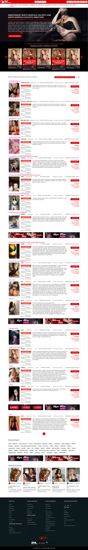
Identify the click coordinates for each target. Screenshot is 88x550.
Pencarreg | (63, 448)
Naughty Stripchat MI (15, 100)
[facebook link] (68, 505)
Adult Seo (29, 520)
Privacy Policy (67, 516)
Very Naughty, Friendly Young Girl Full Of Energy (23, 156)
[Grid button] (79, 77)
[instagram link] (70, 505)
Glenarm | (26, 452)
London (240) (68, 5)
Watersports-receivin (50, 530)
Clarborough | (50, 452)
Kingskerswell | (62, 452)
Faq (65, 523)
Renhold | (74, 443)
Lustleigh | (37, 448)
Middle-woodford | (56, 448)
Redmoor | (43, 448)
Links (10, 515)
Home (11, 5)
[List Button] (76, 77)
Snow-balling (48, 512)
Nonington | (45, 443)
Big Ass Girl (12, 280)
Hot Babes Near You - (15, 81)
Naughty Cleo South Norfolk (17, 261)
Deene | (69, 448)
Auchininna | (37, 452)
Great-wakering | (37, 443)
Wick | (36, 450)
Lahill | (58, 450)
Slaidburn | (16, 450)
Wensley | (10, 450)
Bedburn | (51, 443)
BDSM (28, 510)
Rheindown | (63, 446)
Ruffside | (48, 448)
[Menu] (86, 2)
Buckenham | (72, 450)
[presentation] (6, 57)
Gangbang (48, 526)
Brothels (47, 528)
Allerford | (69, 446)
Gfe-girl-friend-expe (50, 517)
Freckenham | (57, 443)
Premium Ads (12, 531)
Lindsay (11, 385)
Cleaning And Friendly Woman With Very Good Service (24, 175)
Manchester (26, 33)
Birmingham (16, 33)
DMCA (10, 512)
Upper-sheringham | (66, 443)
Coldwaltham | (64, 450)
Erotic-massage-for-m (50, 525)
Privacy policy (12, 510)
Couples (47, 519)
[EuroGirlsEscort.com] (52, 543)
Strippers (29, 513)
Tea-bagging (48, 515)
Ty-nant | (31, 443)
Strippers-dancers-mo (50, 521)
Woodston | (17, 446)
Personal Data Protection (69, 525)
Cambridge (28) (33, 5)
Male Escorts (30, 504)
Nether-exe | (53, 450)
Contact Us (11, 508)
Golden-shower (49, 513)
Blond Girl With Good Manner (18, 212)
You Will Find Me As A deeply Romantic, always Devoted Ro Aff (27, 242)
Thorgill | (74, 448)
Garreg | (40, 446)
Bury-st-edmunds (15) (24, 5)
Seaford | (32, 452)
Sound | (10, 443)
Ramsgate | (11, 446)
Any (42, 1)
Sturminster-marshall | (44, 450)
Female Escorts (30, 506)
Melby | (52, 446)
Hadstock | (56, 446)
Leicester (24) (41, 5)
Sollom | (29, 448)
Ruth (10, 414)
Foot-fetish (48, 506)
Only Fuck (69, 2)
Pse (46, 510)
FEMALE (37, 1)
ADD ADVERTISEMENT (14, 36)
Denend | (18, 448)
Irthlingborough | (12, 452)
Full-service (48, 508)
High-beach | (20, 452)
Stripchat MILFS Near (15, 137)
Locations (76, 2)
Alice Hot (11, 298)
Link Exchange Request (69, 520)
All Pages (11, 521)
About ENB (11, 506)
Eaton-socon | (46, 446)
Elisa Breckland (13, 328)
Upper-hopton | (12, 448)
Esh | (33, 448)
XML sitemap (12, 519)
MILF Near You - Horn (15, 118)
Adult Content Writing (32, 524)
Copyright (66, 512)
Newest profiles (60, 77)
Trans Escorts (30, 508)
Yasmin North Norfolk (15, 347)
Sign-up (82, 2)
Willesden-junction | (24, 450)
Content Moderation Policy (15, 532)
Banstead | (15, 443)
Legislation (11, 529)
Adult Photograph (31, 522)
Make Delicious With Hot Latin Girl (19, 194)
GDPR (10, 517)
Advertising (29, 518)
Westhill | (24, 448)
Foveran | (43, 452)
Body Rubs (29, 512)
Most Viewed (70, 77)
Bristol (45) (56, 5)
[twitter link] (65, 505)
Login (10, 513)
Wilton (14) (62, 5)
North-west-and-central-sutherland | (29, 446)
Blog (65, 510)
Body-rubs (48, 504)
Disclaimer (66, 514)
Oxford (11, 33)
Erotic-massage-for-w (50, 523)
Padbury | (56, 452)
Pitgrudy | (32, 450)
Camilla (11, 366)
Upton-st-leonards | (23, 443)
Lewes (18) (16, 5)
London (50, 31)
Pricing (10, 527)
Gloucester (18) (49, 5)
